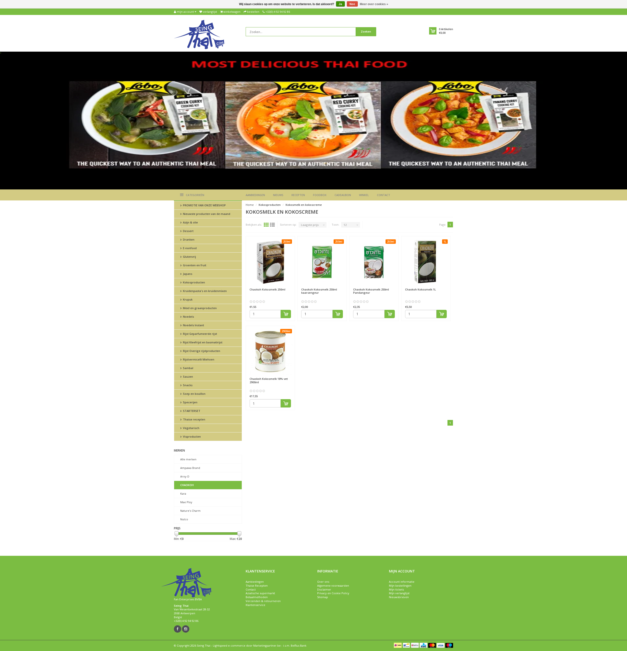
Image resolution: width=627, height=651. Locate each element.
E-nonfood (189, 248)
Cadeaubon (343, 195)
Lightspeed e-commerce (229, 645)
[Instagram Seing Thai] (185, 629)
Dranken (188, 239)
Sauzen (187, 376)
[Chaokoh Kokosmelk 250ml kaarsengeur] (322, 262)
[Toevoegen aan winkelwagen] (286, 314)
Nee (352, 4)
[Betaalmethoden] (398, 645)
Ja (340, 4)
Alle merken (188, 459)
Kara (183, 493)
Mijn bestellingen (400, 585)
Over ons (323, 581)
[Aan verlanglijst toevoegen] (280, 287)
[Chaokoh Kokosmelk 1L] (426, 262)
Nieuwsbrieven (399, 597)
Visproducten (191, 436)
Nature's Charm (190, 510)
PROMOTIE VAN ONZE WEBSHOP (204, 205)
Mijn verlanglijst (399, 593)
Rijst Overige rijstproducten (201, 351)
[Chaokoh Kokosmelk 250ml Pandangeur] (374, 262)
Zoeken (366, 31)
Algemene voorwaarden (333, 585)
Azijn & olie (190, 222)
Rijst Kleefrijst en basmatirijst (202, 342)
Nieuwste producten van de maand (206, 214)
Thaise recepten (193, 419)
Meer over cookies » (374, 4)
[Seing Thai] (199, 34)
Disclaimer (324, 589)
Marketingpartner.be (267, 645)
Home (250, 205)
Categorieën (195, 195)
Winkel (364, 195)
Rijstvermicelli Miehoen (198, 359)
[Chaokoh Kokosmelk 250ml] (270, 262)
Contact (383, 195)
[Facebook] (177, 629)
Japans (187, 274)
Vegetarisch (190, 428)
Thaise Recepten (257, 585)
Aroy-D (184, 476)
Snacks (187, 385)
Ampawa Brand (190, 468)
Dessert (187, 231)
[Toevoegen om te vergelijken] (288, 287)
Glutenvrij (189, 256)
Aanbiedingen (255, 195)
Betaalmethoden (257, 597)
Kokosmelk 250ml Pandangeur (371, 291)
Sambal (187, 368)
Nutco (184, 519)
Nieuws (278, 195)
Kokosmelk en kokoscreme (304, 205)
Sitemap (322, 597)
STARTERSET (191, 411)
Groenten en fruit (194, 265)
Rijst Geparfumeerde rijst (199, 334)
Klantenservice (255, 605)
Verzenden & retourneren (263, 601)
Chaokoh (187, 485)
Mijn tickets (396, 589)
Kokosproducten (193, 282)
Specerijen (189, 402)
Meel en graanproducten (199, 308)
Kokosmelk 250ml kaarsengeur (319, 291)
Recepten (298, 195)
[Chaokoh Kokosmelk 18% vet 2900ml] (270, 351)
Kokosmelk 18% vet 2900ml (269, 380)
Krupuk (187, 299)
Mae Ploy (186, 502)
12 (345, 225)
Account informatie (401, 581)
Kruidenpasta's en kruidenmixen (204, 291)
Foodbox (319, 195)
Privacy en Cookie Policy (333, 593)
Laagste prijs (310, 225)
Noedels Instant (193, 325)
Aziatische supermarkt (260, 593)
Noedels (188, 316)
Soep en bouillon (193, 393)
